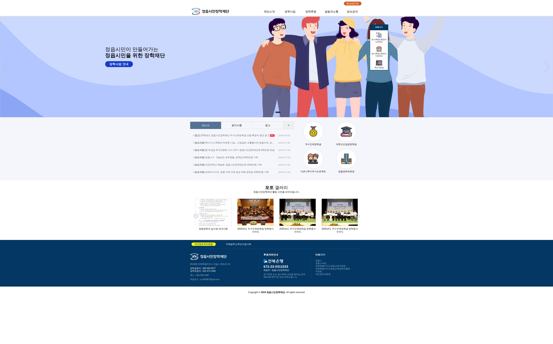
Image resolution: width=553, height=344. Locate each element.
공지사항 (237, 125)
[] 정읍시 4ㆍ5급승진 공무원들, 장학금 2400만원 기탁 (234, 157)
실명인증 (354, 3)
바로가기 (379, 27)
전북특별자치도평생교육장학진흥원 (332, 268)
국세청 (318, 271)
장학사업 (290, 11)
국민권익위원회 (323, 274)
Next (547, 67)
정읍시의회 (320, 263)
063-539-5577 (209, 268)
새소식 (206, 125)
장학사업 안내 (119, 64)
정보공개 (352, 11)
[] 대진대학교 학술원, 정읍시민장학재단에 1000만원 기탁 (234, 165)
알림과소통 (331, 11)
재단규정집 (379, 67)
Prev (6, 67)
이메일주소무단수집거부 (238, 244)
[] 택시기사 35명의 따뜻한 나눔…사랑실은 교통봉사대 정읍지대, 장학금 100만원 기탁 (234, 142)
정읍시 (318, 260)
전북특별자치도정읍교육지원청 (330, 266)
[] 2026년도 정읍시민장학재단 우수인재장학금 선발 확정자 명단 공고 (234, 135)
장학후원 (310, 11)
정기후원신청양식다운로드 (379, 40)
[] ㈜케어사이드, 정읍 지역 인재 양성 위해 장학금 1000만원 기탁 (234, 172)
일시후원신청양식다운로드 (379, 55)
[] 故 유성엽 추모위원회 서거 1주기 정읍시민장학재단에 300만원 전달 (234, 150)
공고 (267, 125)
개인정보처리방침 (203, 244)
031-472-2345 (209, 271)
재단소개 (269, 11)
